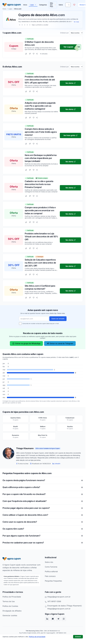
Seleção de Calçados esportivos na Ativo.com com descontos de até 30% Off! (40, 262)
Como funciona (51, 567)
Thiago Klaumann (25, 448)
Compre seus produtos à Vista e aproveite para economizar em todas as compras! (40, 210)
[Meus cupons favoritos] (74, 4)
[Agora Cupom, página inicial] (12, 4)
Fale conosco (50, 576)
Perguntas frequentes (53, 581)
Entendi (78, 637)
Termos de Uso (9, 601)
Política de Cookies (10, 606)
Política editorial (51, 571)
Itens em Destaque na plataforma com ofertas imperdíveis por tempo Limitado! (41, 158)
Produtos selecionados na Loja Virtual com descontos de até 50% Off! (41, 236)
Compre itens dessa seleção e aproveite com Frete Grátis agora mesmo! (41, 132)
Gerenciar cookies (10, 615)
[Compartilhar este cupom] (36, 53)
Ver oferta (69, 83)
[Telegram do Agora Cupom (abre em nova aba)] (58, 618)
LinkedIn (57, 463)
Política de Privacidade (12, 597)
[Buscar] (69, 5)
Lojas (32, 5)
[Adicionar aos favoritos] (33, 53)
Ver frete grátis (69, 135)
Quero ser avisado (57, 319)
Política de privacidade (37, 637)
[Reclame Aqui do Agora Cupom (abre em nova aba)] (52, 618)
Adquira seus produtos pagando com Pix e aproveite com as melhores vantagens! (40, 105)
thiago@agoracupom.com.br (58, 597)
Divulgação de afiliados (12, 611)
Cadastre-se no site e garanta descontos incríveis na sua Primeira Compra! (39, 184)
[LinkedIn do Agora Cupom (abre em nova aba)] (47, 618)
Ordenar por (64, 33)
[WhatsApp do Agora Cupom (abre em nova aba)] (63, 618)
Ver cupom (68, 47)
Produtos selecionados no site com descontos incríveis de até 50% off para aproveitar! (40, 79)
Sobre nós (49, 562)
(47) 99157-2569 (54, 601)
